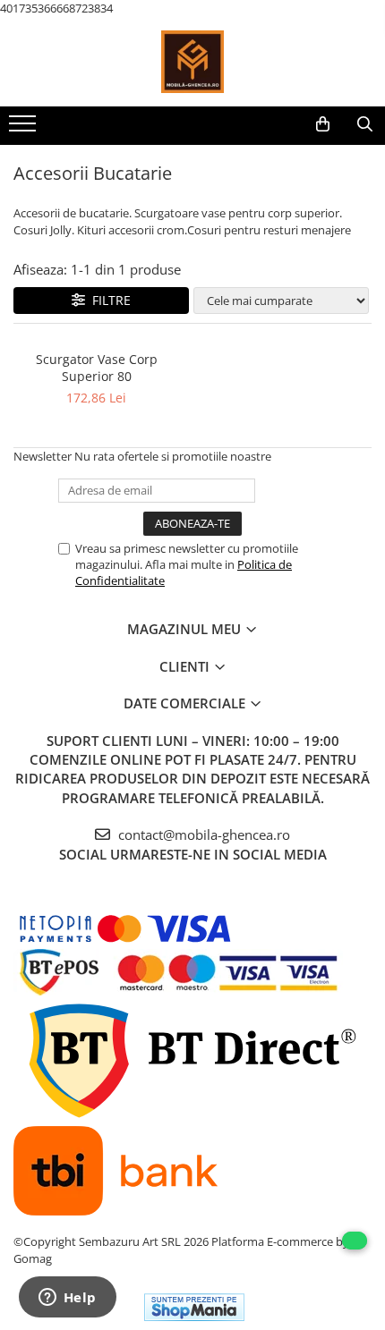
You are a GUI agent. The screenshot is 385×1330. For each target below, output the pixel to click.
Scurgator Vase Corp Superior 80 (97, 368)
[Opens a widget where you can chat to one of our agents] (67, 1298)
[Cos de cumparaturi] (323, 124)
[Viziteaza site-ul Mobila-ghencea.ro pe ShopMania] (194, 1307)
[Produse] (24, 128)
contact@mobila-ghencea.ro (202, 834)
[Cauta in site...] (365, 124)
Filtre (108, 300)
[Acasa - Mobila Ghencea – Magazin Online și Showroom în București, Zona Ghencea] (192, 61)
